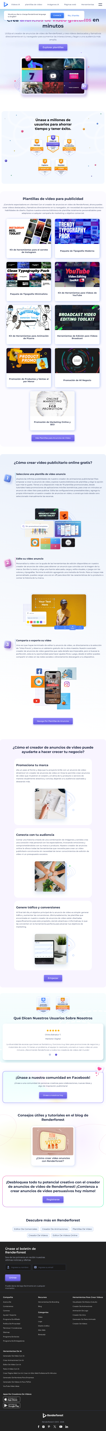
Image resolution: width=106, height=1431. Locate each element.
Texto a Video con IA (11, 1369)
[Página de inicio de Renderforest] (6, 4)
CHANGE (57, 15)
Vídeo (40, 1317)
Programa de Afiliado (11, 1319)
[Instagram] (43, 1426)
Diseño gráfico (44, 1326)
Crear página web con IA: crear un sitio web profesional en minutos (29, 1373)
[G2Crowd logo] (62, 1006)
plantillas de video (33, 4)
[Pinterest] (49, 1426)
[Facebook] (38, 1426)
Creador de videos (38, 1235)
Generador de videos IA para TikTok (17, 1382)
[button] (5, 1028)
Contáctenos (8, 1306)
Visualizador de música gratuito (85, 1302)
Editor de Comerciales (25, 1229)
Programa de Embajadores (13, 1341)
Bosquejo (42, 1334)
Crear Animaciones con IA (13, 1360)
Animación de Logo (80, 1311)
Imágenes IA (53, 4)
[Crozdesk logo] (43, 1006)
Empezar (53, 978)
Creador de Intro (79, 1315)
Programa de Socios (11, 1337)
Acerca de (7, 1302)
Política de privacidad (11, 1324)
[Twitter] (54, 1426)
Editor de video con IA (12, 1364)
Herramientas (87, 4)
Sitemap (6, 1332)
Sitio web (41, 1330)
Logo (40, 1321)
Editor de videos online (65, 1235)
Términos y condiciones (12, 1328)
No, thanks (73, 15)
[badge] (45, 168)
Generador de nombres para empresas (18, 1378)
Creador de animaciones (55, 1229)
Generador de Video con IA (13, 1356)
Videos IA (15, 4)
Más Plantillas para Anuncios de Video (53, 438)
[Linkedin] (66, 1426)
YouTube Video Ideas (11, 1386)
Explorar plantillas (53, 47)
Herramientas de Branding (48, 1302)
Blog (40, 1306)
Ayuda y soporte (9, 1315)
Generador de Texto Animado (84, 1319)
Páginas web (70, 4)
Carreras (6, 1311)
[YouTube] (60, 1426)
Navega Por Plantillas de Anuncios (53, 721)
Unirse (13, 1277)
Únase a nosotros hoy (53, 1095)
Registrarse (53, 1199)
